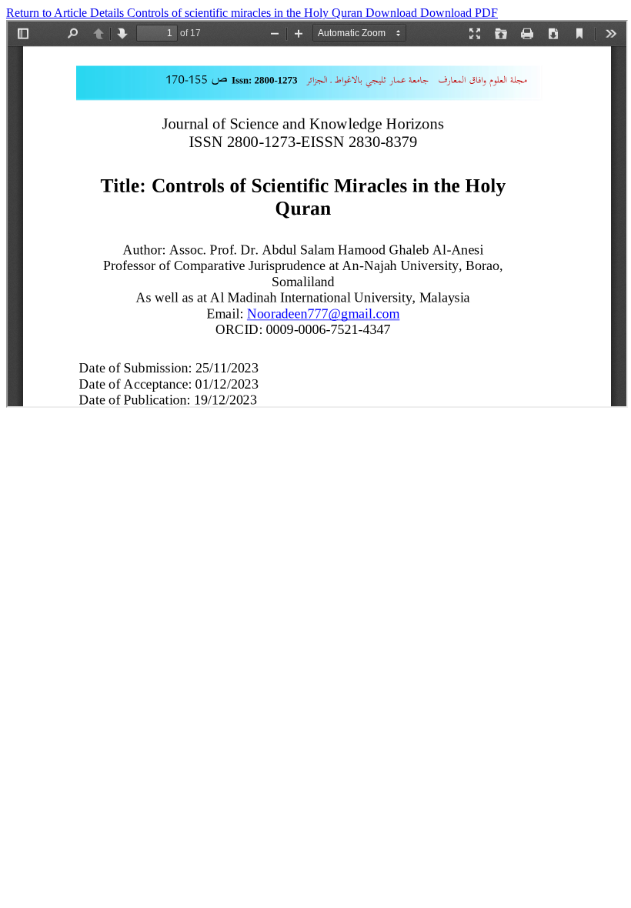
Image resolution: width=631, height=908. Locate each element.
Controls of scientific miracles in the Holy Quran (246, 12)
